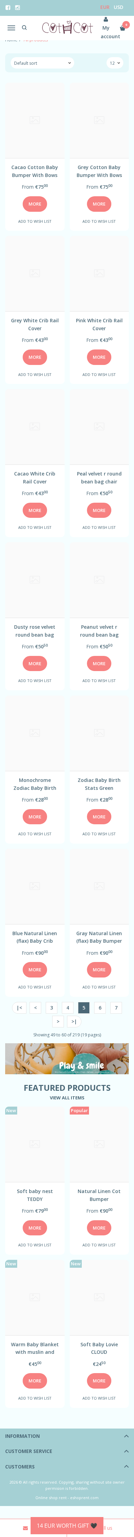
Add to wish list (35, 221)
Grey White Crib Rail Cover (35, 324)
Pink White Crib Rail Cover (99, 324)
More (35, 204)
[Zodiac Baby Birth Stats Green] (99, 733)
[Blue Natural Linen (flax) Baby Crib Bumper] (35, 886)
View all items (67, 1098)
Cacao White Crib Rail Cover (34, 477)
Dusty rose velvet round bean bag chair (34, 631)
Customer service (28, 1451)
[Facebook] (8, 7)
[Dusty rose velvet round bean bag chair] (35, 580)
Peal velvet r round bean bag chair (99, 477)
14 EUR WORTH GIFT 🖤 (67, 1525)
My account (106, 32)
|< (19, 1007)
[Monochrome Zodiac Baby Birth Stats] (35, 733)
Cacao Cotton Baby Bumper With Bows (34, 171)
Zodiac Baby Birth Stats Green (99, 784)
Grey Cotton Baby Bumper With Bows (99, 171)
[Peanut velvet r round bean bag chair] (99, 580)
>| (74, 1021)
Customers (20, 1466)
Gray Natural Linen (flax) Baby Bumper (99, 937)
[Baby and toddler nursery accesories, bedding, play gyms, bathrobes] (67, 27)
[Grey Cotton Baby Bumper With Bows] (99, 120)
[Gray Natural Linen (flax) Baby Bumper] (99, 886)
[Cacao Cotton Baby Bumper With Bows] (35, 120)
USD (118, 7)
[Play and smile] (67, 1058)
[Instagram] (17, 7)
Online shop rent (51, 1497)
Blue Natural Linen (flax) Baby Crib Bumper (34, 937)
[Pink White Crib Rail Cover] (99, 273)
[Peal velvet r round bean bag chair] (99, 426)
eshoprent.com (84, 1497)
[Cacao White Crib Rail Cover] (35, 426)
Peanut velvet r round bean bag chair (99, 631)
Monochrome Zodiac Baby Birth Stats (34, 784)
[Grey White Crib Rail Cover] (35, 273)
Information (22, 1436)
